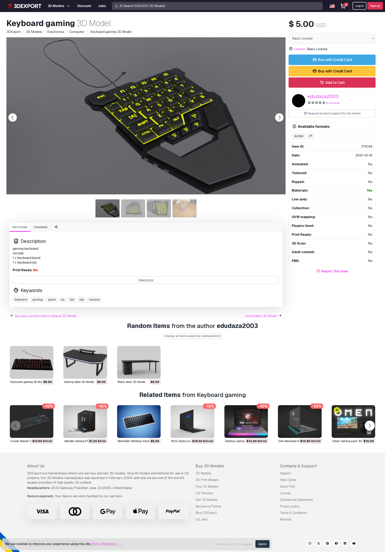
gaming (37, 299)
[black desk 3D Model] (139, 362)
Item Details (19, 227)
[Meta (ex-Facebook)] (336, 544)
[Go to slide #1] (107, 208)
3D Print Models (207, 480)
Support (285, 473)
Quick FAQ (287, 486)
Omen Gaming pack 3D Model (351, 441)
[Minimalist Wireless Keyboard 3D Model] (139, 421)
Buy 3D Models (210, 466)
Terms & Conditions (293, 513)
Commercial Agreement (296, 500)
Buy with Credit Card (334, 59)
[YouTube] (354, 544)
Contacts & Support (298, 466)
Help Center (288, 480)
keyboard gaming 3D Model (28, 382)
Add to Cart (335, 82)
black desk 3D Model (131, 382)
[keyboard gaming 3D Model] (31, 362)
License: (300, 49)
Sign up (375, 6)
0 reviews (333, 103)
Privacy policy (290, 506)
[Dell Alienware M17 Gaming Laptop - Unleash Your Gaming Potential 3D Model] (299, 421)
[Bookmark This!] (47, 373)
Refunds (286, 519)
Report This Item (334, 271)
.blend (298, 136)
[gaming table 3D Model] (85, 362)
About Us (35, 466)
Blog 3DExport (206, 513)
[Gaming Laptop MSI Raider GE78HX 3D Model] (246, 421)
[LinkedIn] (345, 544)
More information (104, 544)
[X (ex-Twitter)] (319, 544)
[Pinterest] (327, 544)
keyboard (21, 299)
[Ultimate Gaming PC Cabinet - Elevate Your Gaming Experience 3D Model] (85, 421)
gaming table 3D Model (79, 382)
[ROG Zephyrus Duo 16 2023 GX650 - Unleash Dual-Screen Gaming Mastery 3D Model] (192, 421)
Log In (359, 6)
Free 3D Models (207, 486)
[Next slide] (279, 117)
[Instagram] (310, 544)
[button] (369, 425)
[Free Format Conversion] (310, 136)
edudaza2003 (322, 96)
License (285, 493)
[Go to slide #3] (159, 208)
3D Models (203, 473)
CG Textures (204, 493)
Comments (41, 227)
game (52, 299)
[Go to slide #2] (133, 208)
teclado (94, 299)
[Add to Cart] (39, 373)
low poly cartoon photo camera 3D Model (46, 316)
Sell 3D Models (207, 500)
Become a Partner (209, 506)
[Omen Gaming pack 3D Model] (353, 421)
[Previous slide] (12, 117)
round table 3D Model (261, 316)
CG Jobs (202, 519)
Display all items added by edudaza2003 (193, 336)
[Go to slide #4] (184, 208)
